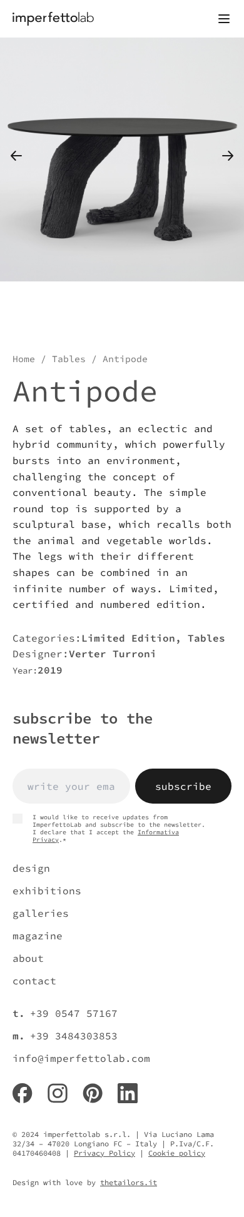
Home (24, 359)
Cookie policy (176, 1153)
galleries (41, 913)
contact (34, 980)
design (31, 868)
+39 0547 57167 (74, 1013)
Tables (69, 359)
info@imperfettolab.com (81, 1058)
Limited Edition (128, 638)
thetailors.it (128, 1182)
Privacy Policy (104, 1153)
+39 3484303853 (74, 1035)
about (28, 958)
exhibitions (47, 890)
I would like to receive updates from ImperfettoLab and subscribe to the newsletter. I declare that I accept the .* (119, 829)
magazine (38, 935)
